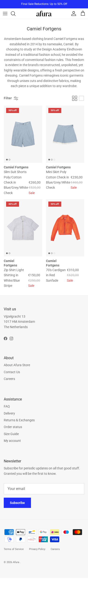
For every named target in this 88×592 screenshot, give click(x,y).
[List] (81, 98)
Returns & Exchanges (19, 420)
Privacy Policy (37, 549)
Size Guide (11, 434)
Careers (9, 379)
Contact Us (12, 372)
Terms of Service (14, 549)
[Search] (15, 13)
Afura (16, 562)
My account (12, 441)
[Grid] (74, 98)
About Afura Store (17, 365)
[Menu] (5, 13)
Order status (13, 427)
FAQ (7, 406)
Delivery (9, 413)
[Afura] (44, 13)
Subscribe (17, 503)
